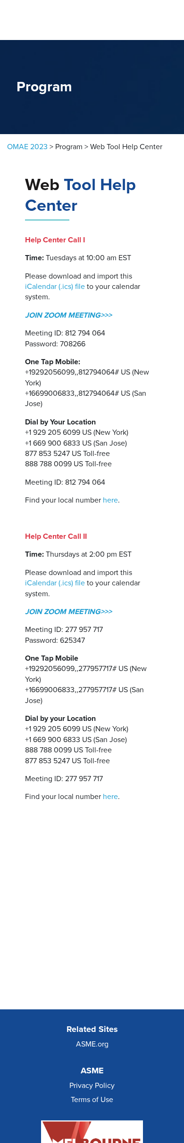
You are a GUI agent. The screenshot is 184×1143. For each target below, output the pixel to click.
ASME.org (92, 1044)
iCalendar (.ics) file (55, 286)
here (110, 500)
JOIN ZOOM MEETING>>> (68, 315)
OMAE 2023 (27, 147)
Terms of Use (92, 1099)
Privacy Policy (92, 1085)
